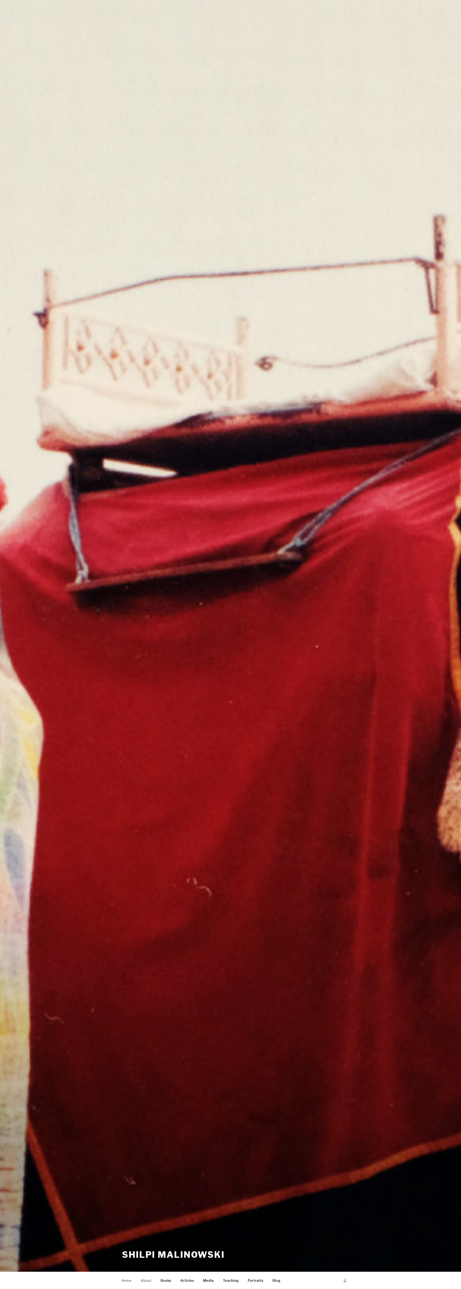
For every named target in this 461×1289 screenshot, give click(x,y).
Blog (276, 1280)
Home (126, 1280)
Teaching (231, 1280)
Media (208, 1280)
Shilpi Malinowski (173, 1254)
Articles (187, 1280)
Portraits (255, 1280)
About (146, 1280)
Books (166, 1280)
